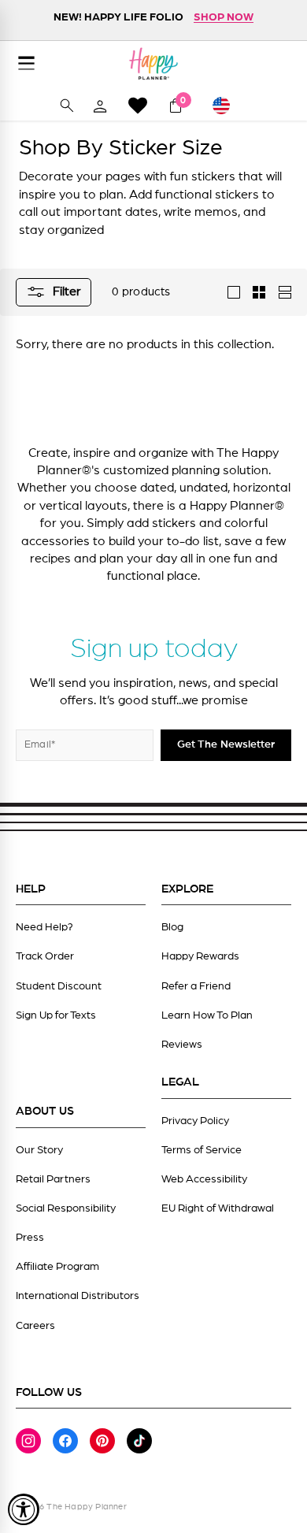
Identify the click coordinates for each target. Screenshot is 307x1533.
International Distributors (77, 1295)
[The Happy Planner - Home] (153, 63)
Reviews (181, 1044)
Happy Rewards (200, 956)
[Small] (259, 292)
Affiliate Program (57, 1266)
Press (30, 1237)
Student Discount (59, 986)
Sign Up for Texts (56, 1015)
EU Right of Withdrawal (217, 1208)
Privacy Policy (195, 1121)
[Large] (233, 292)
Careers (35, 1325)
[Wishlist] (137, 105)
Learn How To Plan (207, 1015)
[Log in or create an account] (100, 105)
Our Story (39, 1150)
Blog (172, 927)
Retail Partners (53, 1179)
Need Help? (44, 927)
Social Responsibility (66, 1208)
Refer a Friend (196, 986)
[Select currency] (228, 105)
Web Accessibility (204, 1179)
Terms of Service (201, 1150)
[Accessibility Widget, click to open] (23, 1509)
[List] (284, 292)
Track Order (45, 956)
